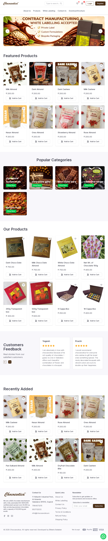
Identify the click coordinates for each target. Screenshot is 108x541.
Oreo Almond (38, 132)
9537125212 (36, 509)
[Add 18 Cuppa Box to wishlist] (101, 284)
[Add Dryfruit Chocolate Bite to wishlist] (75, 441)
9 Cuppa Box (63, 309)
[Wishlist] (77, 3)
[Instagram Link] (8, 516)
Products (36, 11)
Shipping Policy (61, 519)
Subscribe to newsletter (81, 502)
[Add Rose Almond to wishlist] (101, 108)
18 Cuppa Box (90, 309)
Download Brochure (77, 11)
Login (90, 3)
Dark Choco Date (13, 263)
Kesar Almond (12, 132)
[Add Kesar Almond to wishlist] (23, 108)
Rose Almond (90, 132)
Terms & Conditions (63, 512)
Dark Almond (37, 89)
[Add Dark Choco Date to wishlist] (23, 238)
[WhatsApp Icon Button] (103, 536)
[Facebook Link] (4, 516)
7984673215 (37, 506)
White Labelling (49, 11)
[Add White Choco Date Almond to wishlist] (75, 238)
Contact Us (62, 11)
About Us (27, 11)
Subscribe (99, 506)
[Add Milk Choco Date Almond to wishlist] (49, 238)
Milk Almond (11, 89)
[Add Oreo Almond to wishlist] (49, 108)
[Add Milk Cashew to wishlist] (101, 65)
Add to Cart (16, 98)
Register (100, 3)
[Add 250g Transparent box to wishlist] (23, 284)
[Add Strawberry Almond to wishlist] (75, 108)
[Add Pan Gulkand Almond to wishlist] (23, 441)
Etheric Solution (55, 530)
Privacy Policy (61, 508)
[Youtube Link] (12, 516)
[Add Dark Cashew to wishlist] (75, 65)
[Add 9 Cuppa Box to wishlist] (75, 284)
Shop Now (11, 185)
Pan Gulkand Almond (15, 466)
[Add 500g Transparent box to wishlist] (49, 284)
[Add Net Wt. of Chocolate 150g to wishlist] (101, 238)
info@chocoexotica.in (40, 513)
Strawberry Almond (66, 132)
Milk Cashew (89, 89)
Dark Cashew (64, 89)
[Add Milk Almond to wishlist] (23, 65)
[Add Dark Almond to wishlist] (49, 65)
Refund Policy (60, 516)
